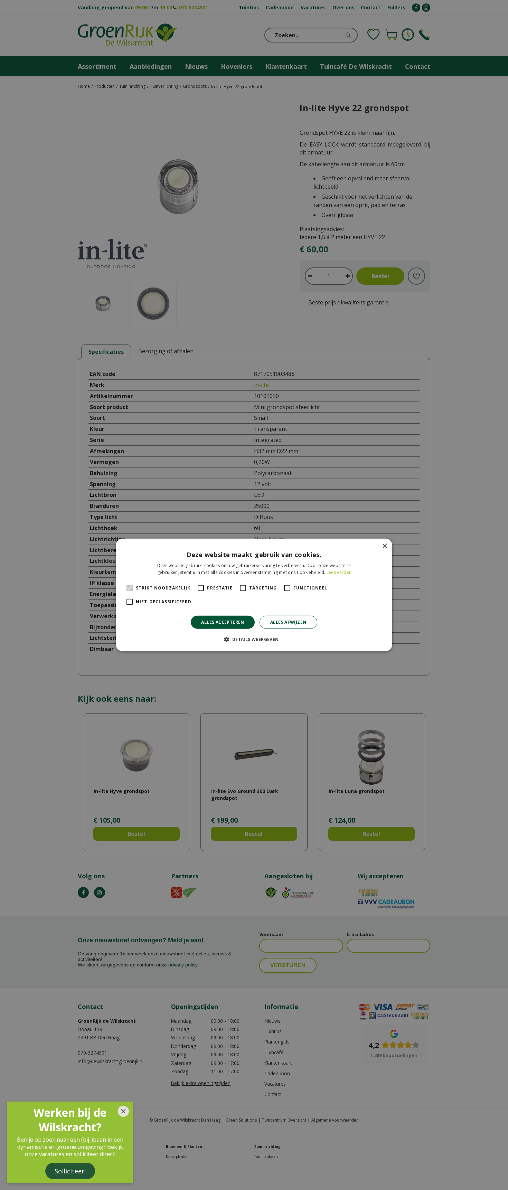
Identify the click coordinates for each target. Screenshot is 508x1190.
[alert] (254, 595)
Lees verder (339, 572)
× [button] (384, 546)
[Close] (123, 1111)
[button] (254, 639)
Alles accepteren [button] (222, 622)
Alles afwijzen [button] (288, 622)
